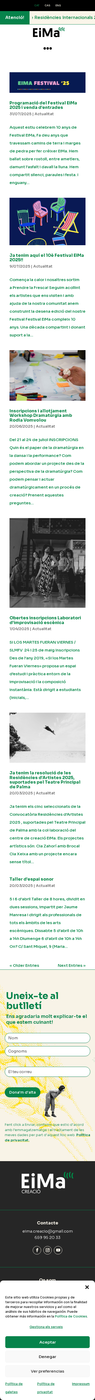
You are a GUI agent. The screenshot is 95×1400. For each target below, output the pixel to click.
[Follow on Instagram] (47, 1250)
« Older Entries (24, 965)
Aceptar (47, 1342)
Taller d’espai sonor (32, 879)
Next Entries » (72, 965)
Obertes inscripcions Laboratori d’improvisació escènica (45, 620)
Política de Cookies (71, 1316)
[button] (87, 1287)
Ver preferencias (47, 1371)
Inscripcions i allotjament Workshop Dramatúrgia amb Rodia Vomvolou (41, 415)
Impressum (81, 1384)
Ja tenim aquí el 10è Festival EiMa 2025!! (47, 258)
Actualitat (44, 114)
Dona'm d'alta (22, 1092)
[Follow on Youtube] (58, 1250)
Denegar (47, 1356)
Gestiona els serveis (46, 1327)
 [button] (47, 48)
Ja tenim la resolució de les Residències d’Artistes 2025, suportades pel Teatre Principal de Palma (45, 780)
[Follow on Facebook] (37, 1250)
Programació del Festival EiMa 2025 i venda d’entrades (43, 105)
